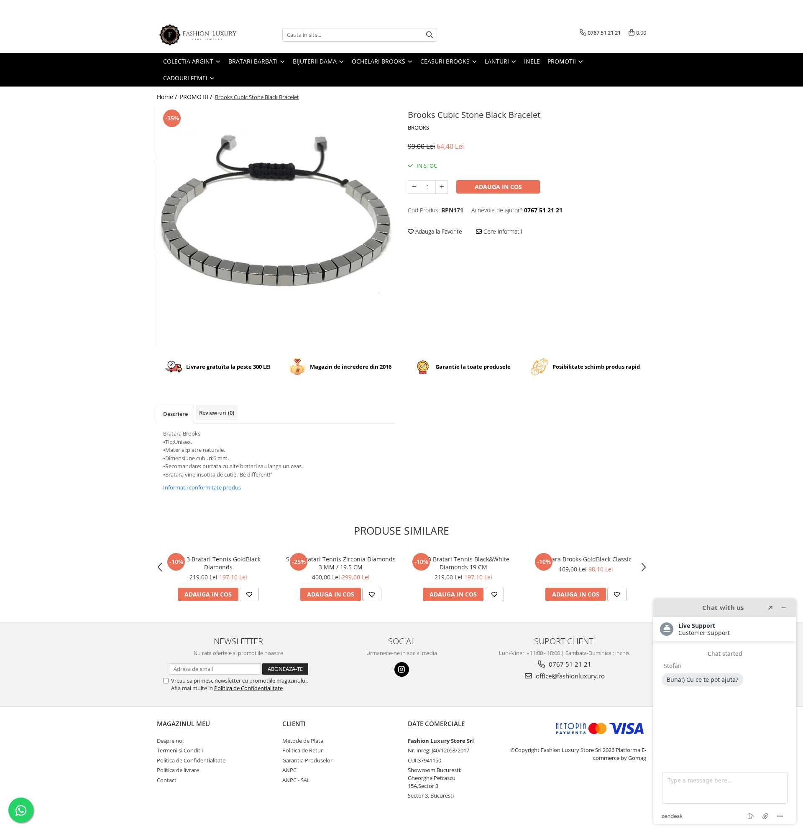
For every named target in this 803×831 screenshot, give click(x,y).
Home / (168, 97)
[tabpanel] (276, 226)
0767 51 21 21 (569, 664)
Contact (166, 780)
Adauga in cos (498, 187)
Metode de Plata (302, 740)
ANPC (289, 770)
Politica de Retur (302, 750)
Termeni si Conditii (180, 750)
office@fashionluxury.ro (569, 676)
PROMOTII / (197, 97)
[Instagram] (401, 669)
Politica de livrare (178, 770)
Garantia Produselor (307, 760)
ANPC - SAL (296, 780)
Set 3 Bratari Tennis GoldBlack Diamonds (218, 563)
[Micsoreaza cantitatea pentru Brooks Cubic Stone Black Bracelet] (414, 187)
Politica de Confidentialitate (248, 688)
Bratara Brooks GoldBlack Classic (586, 559)
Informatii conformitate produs (202, 487)
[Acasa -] (198, 35)
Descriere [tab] (175, 414)
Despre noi (170, 740)
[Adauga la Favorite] (249, 594)
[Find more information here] (725, 711)
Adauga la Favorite (438, 231)
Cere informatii (502, 231)
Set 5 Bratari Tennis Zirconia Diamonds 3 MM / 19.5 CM (341, 563)
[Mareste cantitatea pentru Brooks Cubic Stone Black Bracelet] (441, 187)
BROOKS (418, 127)
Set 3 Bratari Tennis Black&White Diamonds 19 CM (463, 563)
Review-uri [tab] (216, 412)
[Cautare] (429, 35)
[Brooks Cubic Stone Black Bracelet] (276, 226)
